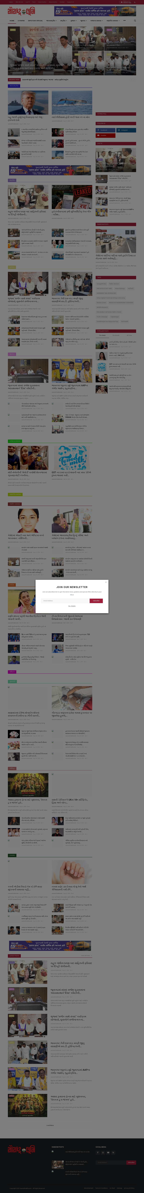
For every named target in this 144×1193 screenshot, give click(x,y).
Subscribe (96, 601)
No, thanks (71, 606)
